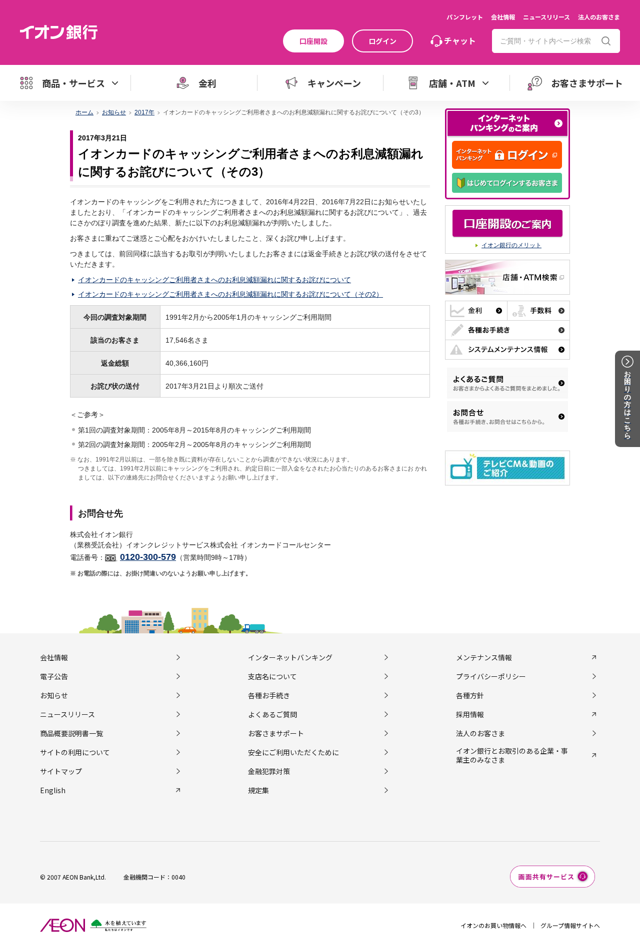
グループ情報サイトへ (570, 925)
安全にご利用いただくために (293, 752)
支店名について (272, 676)
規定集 (258, 790)
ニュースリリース (546, 16)
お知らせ (114, 112)
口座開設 (314, 41)
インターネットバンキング (290, 657)
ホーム (85, 112)
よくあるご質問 (272, 714)
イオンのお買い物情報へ (493, 925)
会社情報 (503, 16)
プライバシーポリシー (491, 676)
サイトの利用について (75, 752)
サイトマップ (61, 771)
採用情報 (470, 714)
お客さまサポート (276, 733)
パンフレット (464, 16)
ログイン (382, 41)
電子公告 (54, 676)
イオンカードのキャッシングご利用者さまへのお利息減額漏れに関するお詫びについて (214, 280)
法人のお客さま (599, 16)
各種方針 (470, 695)
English (53, 790)
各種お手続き (269, 695)
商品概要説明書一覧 (71, 733)
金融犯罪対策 (269, 771)
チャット (460, 40)
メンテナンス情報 (484, 657)
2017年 (144, 112)
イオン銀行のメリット (512, 245)
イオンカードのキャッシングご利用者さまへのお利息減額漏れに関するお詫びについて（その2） (230, 294)
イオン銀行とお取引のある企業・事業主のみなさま (512, 755)
